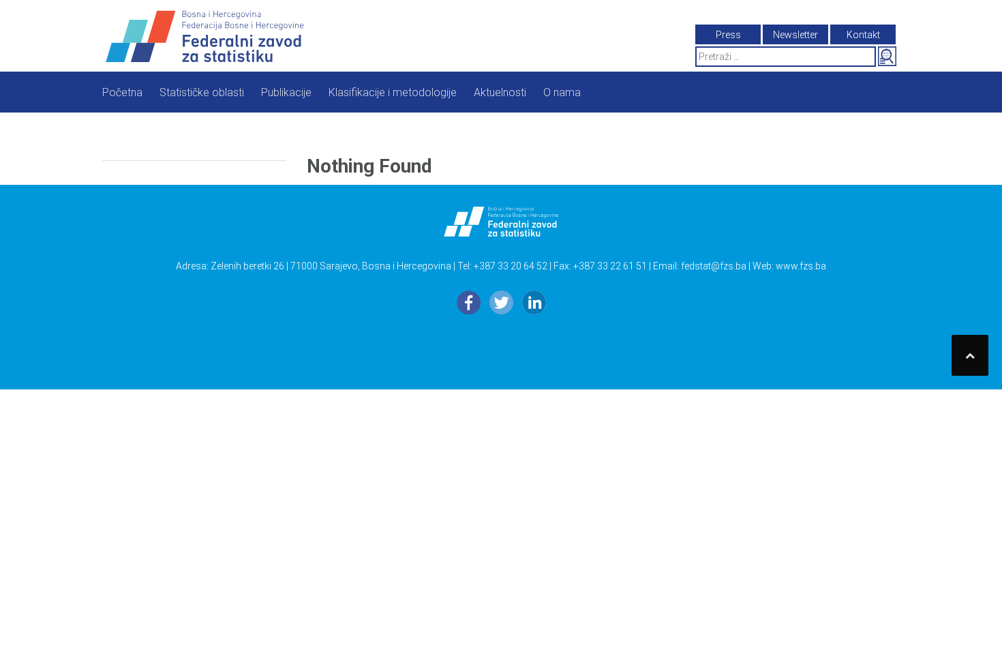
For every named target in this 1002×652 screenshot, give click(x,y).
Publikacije (286, 92)
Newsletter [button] (795, 34)
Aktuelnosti (500, 92)
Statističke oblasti (202, 92)
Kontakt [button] (863, 34)
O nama (562, 92)
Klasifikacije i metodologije (393, 92)
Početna (122, 92)
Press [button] (728, 34)
